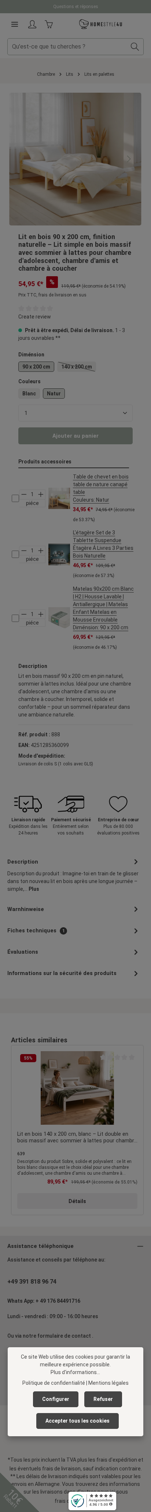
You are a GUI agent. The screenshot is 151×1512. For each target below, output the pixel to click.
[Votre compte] (32, 24)
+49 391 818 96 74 (31, 1281)
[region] (75, 159)
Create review (34, 317)
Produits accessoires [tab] (44, 462)
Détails (77, 1201)
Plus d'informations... (75, 1372)
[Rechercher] (135, 46)
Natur (54, 393)
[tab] (73, 875)
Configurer (55, 1399)
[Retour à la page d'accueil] (101, 24)
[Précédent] (22, 159)
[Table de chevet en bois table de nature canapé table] (59, 498)
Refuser (103, 1399)
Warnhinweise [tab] (25, 909)
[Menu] (14, 24)
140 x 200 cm (78, 368)
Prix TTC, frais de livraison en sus (52, 295)
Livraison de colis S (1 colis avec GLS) (55, 763)
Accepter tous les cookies (77, 1421)
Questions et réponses (75, 6)
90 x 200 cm (36, 367)
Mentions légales (108, 1383)
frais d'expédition (116, 1460)
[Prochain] (128, 159)
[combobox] (67, 46)
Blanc (29, 393)
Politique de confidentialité (53, 1383)
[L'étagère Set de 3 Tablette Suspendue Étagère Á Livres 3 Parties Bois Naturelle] (59, 554)
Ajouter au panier (75, 436)
